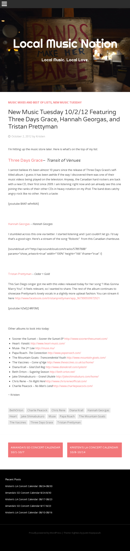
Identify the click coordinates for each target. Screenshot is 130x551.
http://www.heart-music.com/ (47, 343)
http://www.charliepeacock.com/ (73, 386)
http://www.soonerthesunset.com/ (85, 339)
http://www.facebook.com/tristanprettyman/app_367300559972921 (57, 298)
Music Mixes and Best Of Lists (30, 102)
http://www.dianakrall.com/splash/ (66, 367)
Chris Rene (58, 410)
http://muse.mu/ (45, 348)
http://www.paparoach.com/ (64, 353)
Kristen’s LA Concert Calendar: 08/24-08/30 (28, 486)
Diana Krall (76, 410)
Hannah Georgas (19, 224)
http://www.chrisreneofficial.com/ (66, 381)
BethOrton (16, 410)
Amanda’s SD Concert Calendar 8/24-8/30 (28, 492)
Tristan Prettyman (19, 274)
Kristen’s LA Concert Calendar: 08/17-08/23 (28, 499)
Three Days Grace (25, 160)
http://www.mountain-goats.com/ (86, 357)
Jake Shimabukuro (32, 416)
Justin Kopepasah (92, 532)
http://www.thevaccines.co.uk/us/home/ (70, 362)
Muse (52, 416)
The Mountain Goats (92, 416)
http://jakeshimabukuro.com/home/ (77, 376)
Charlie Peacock (37, 410)
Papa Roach (67, 416)
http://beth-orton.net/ (62, 372)
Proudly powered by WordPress (45, 532)
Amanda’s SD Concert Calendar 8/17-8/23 (28, 505)
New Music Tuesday (67, 102)
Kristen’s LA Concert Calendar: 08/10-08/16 (28, 512)
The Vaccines (17, 422)
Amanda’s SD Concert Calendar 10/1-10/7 (35, 450)
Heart (13, 416)
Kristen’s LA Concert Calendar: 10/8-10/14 (94, 450)
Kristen (40, 136)
